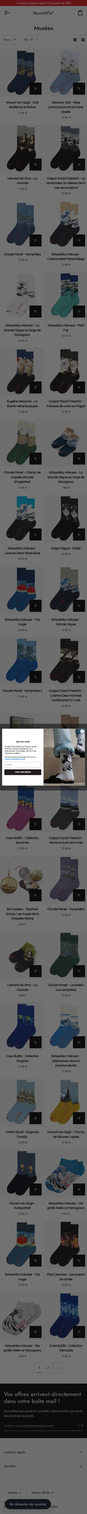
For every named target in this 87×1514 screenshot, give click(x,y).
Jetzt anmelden (23, 772)
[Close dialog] (82, 731)
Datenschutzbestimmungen (15, 759)
